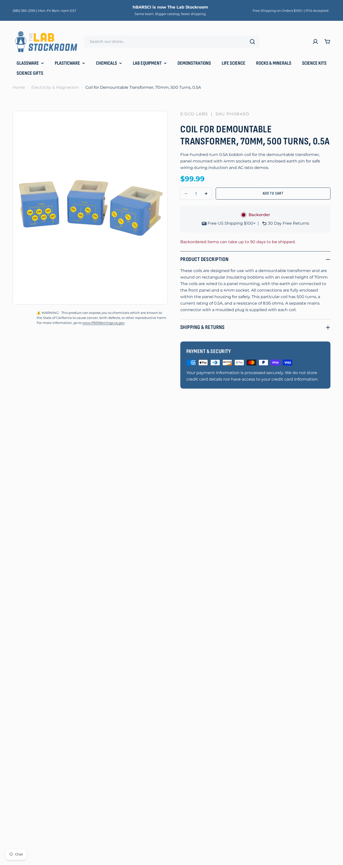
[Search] (252, 42)
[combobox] (171, 42)
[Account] (315, 42)
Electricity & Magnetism (55, 87)
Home (19, 87)
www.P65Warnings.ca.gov (103, 323)
